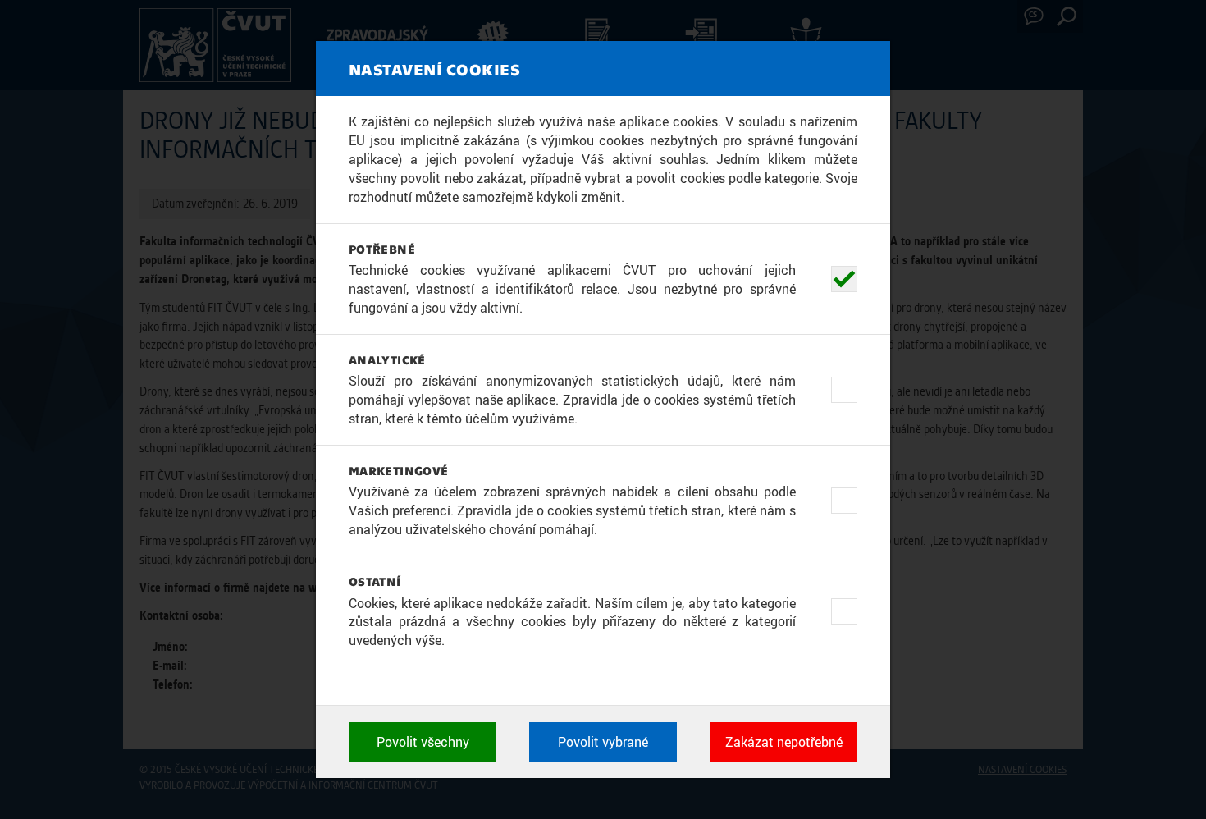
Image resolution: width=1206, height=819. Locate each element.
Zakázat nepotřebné (784, 742)
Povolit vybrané (603, 742)
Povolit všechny (423, 742)
